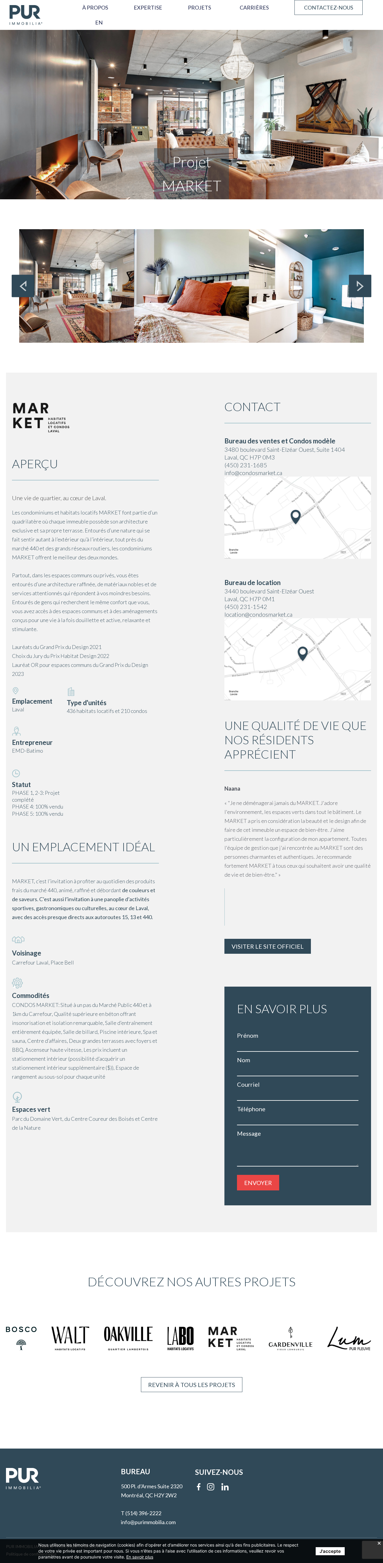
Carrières (254, 7)
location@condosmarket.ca (258, 614)
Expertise (148, 7)
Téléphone (251, 1108)
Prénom (247, 1035)
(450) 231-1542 (245, 606)
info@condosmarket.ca (253, 472)
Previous (23, 286)
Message (249, 1133)
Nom (243, 1059)
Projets (199, 7)
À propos (95, 7)
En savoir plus (139, 1556)
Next (360, 286)
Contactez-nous (328, 7)
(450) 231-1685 (245, 465)
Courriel (248, 1084)
